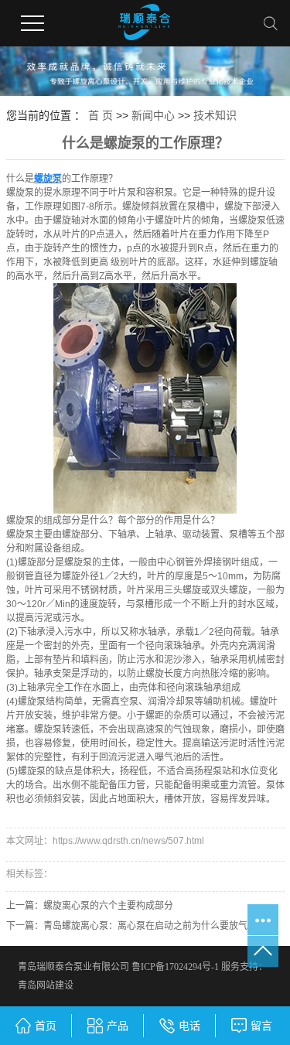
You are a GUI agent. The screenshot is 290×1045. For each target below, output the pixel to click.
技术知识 (215, 115)
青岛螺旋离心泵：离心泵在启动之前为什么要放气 (145, 925)
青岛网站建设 (45, 985)
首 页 (100, 115)
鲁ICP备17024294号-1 (175, 966)
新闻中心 (153, 115)
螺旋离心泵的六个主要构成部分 (108, 905)
